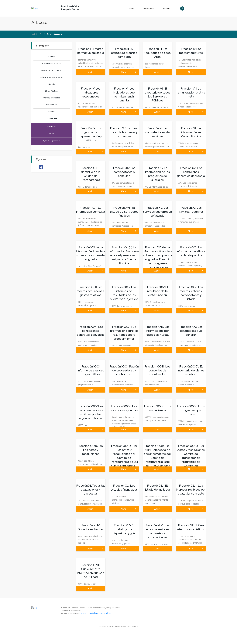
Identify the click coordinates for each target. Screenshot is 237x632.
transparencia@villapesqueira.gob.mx (95, 613)
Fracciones (54, 34)
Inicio (34, 34)
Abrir (91, 72)
